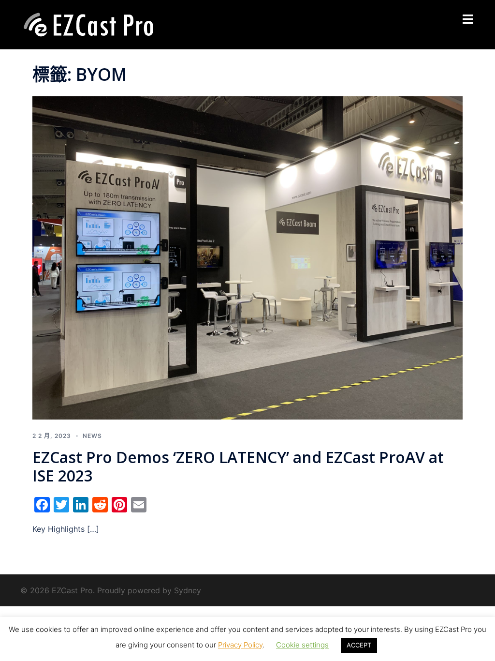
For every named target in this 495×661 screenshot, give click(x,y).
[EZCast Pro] (88, 24)
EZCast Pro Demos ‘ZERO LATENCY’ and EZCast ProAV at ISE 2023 (238, 466)
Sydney (187, 590)
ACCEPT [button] (359, 645)
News (92, 435)
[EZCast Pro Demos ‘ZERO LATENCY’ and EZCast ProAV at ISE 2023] (247, 257)
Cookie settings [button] (302, 644)
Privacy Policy (240, 644)
